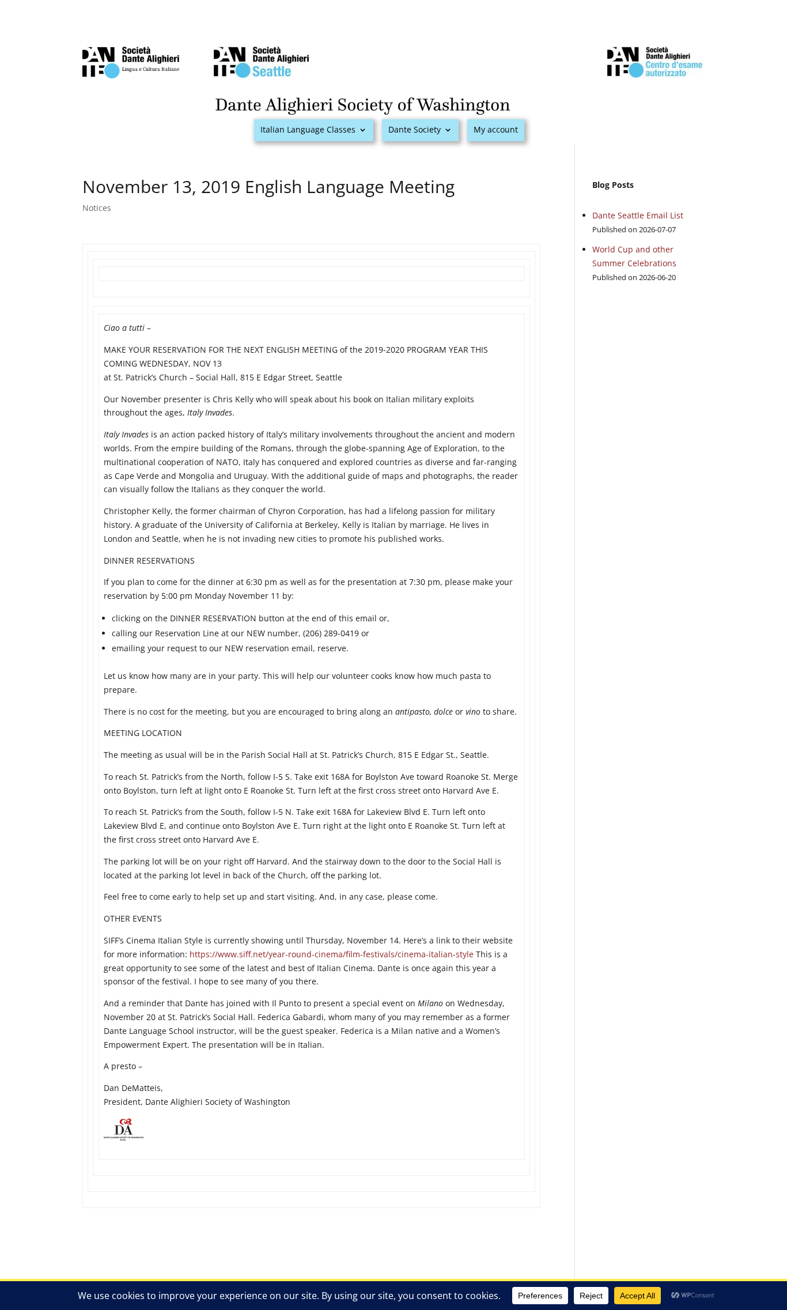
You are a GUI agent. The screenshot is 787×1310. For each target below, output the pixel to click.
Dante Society (414, 130)
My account (496, 130)
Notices (96, 207)
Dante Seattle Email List (637, 215)
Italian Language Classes (307, 130)
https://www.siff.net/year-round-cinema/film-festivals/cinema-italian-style (332, 954)
